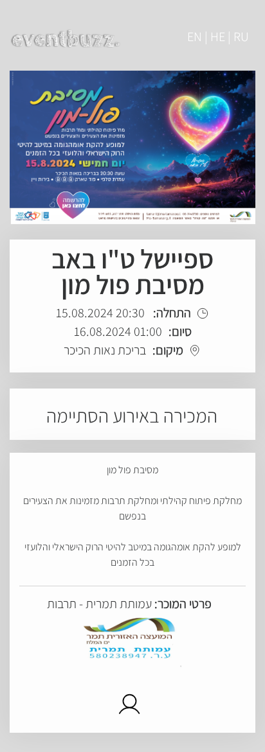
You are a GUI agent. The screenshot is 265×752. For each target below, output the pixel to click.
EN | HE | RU (218, 36)
